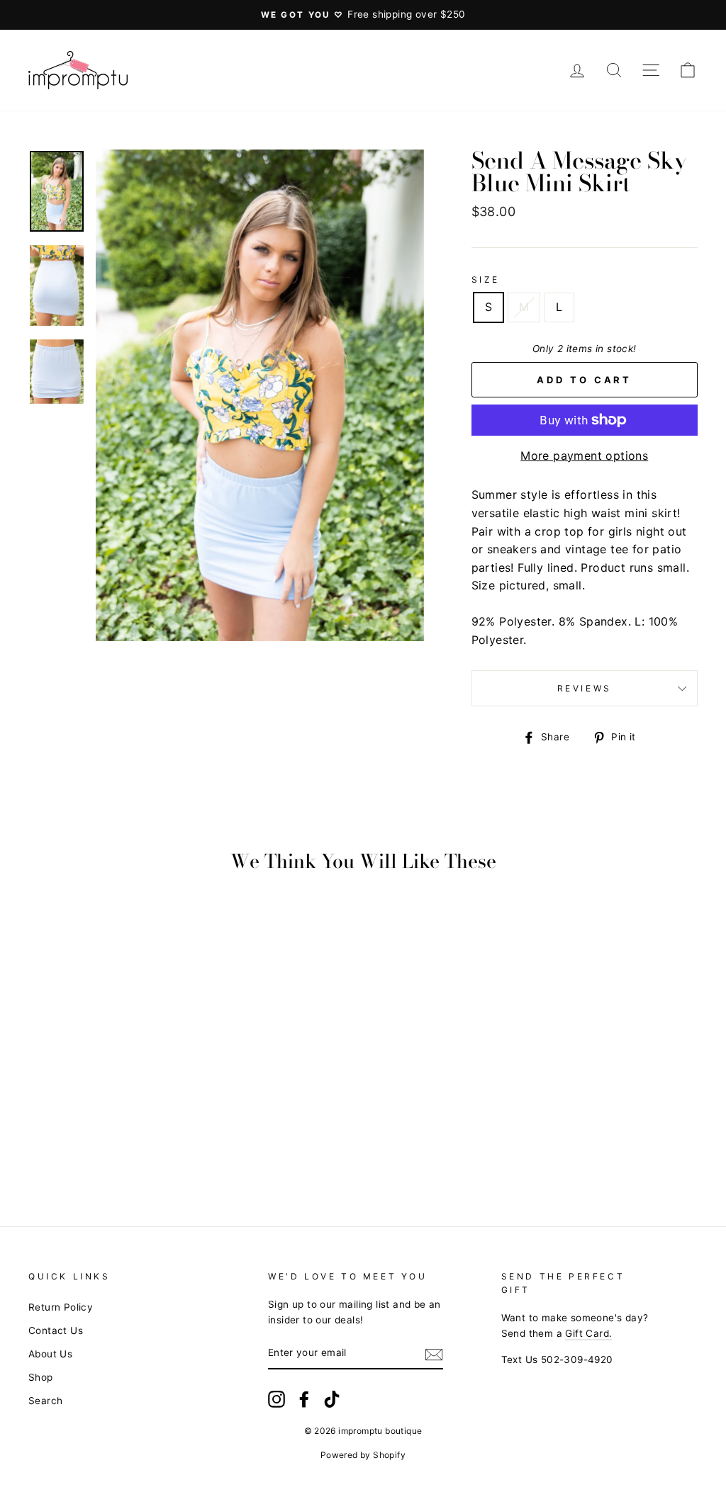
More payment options (584, 455)
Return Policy (60, 1307)
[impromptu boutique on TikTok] (331, 1399)
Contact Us (55, 1330)
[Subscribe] (434, 1354)
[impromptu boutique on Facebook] (304, 1399)
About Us (50, 1354)
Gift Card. (588, 1333)
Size (485, 279)
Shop (40, 1377)
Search (45, 1400)
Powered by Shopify (363, 1454)
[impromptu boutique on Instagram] (276, 1399)
